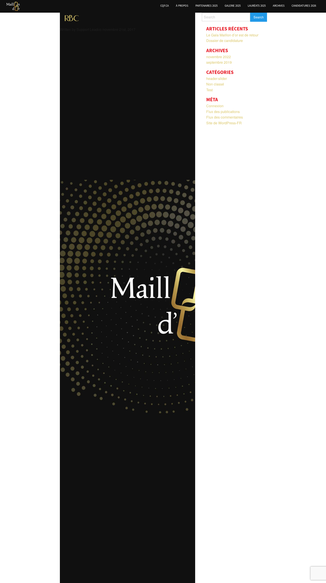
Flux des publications (223, 111)
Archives (279, 6)
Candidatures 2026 (304, 6)
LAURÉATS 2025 (257, 6)
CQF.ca (164, 6)
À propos (182, 6)
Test (209, 89)
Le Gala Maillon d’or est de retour (232, 35)
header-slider (216, 78)
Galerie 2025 (233, 6)
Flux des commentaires (224, 117)
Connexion (215, 105)
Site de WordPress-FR (224, 122)
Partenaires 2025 (206, 6)
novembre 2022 (218, 56)
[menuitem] (164, 6)
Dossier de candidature (224, 40)
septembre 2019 (219, 62)
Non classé (215, 84)
